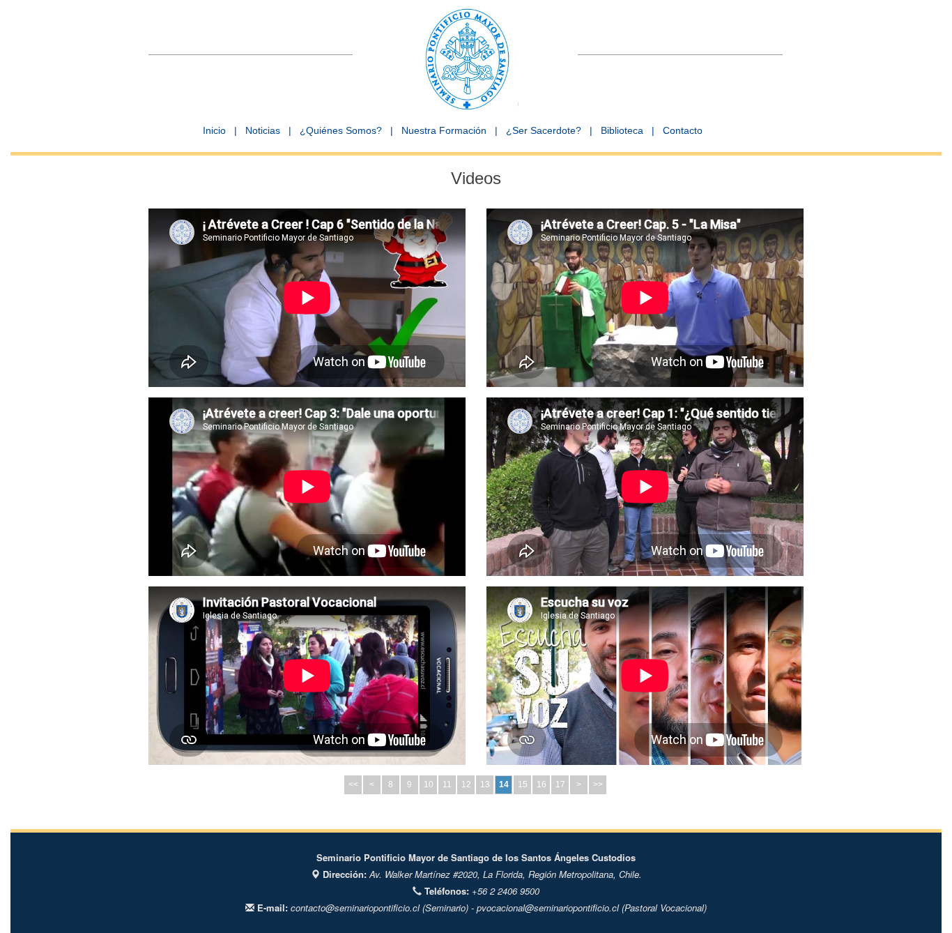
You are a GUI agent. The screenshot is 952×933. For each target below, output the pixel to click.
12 (466, 784)
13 (485, 784)
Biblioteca (622, 130)
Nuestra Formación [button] (443, 130)
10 (428, 784)
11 (447, 784)
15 (523, 784)
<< (353, 784)
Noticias (262, 130)
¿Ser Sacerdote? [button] (543, 130)
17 (560, 784)
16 (541, 784)
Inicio (214, 130)
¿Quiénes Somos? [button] (341, 130)
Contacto (683, 130)
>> (598, 784)
